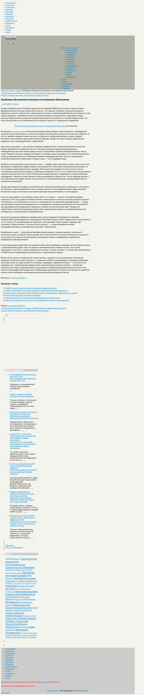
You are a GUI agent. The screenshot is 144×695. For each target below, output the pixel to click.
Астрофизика (10, 570)
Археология (9, 5)
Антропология (10, 3)
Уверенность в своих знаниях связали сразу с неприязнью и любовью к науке (22, 518)
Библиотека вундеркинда (13, 573)
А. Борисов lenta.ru (18, 278)
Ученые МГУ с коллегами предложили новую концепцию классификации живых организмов (23, 437)
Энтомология (71, 77)
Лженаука (9, 14)
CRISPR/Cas (11, 559)
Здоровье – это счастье (13, 583)
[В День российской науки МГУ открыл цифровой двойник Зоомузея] (24, 474)
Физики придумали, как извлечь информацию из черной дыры (32, 298)
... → (17, 408)
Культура (24, 597)
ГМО (29, 575)
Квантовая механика (26, 591)
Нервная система (29, 616)
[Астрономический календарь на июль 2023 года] (24, 381)
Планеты (10, 621)
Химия (7, 32)
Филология (23, 627)
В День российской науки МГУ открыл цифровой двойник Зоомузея (22, 466)
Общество (9, 19)
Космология (12, 306)
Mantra (75, 691)
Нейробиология (14, 615)
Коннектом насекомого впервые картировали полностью (23, 413)
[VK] (7, 43)
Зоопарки (21, 586)
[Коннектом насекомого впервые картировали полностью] (24, 418)
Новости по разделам (70, 48)
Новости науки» (8, 91)
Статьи (8, 25)
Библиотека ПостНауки (24, 570)
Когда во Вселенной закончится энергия (22, 295)
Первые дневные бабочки (21, 394)
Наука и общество (14, 613)
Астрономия (10, 7)
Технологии (9, 28)
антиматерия (16, 635)
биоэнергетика (26, 635)
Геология (10, 581)
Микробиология (21, 605)
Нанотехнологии (23, 610)
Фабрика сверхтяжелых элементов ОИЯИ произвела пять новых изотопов (22, 494)
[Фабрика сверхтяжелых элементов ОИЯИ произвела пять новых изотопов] (24, 502)
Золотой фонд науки (29, 583)
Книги (64, 82)
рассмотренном (19, 132)
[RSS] (12, 43)
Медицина (9, 16)
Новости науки (11, 37)
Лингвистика (19, 599)
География (9, 12)
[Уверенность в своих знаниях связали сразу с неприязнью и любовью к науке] (24, 526)
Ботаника (22, 575)
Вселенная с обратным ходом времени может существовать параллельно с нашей (41, 293)
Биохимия (10, 575)
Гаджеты (9, 578)
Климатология (13, 594)
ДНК (16, 581)
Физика (8, 30)
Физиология (12, 627)
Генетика (18, 578)
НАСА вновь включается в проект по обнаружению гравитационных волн (33, 93)
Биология (9, 10)
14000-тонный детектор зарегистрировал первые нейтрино (31, 288)
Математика (29, 599)
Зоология (10, 585)
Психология (9, 23)
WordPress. (84, 691)
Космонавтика (12, 597)
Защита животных (28, 581)
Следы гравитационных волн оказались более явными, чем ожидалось (36, 291)
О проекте (66, 88)
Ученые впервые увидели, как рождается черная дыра (25, 96)
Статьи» (18, 91)
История (10, 588)
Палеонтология (11, 21)
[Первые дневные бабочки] (22, 396)
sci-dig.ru (46, 682)
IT (19, 559)
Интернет (29, 586)
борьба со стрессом (28, 637)
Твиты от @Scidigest (13, 548)
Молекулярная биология (19, 607)
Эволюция (22, 629)
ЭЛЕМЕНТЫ (10, 630)
